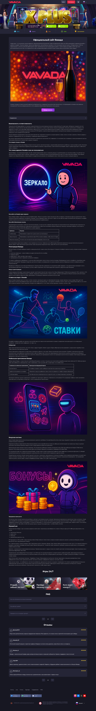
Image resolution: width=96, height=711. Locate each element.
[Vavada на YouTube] (84, 695)
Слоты (12, 689)
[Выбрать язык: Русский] (85, 2)
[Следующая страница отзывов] (52, 680)
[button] (94, 16)
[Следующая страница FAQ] (52, 619)
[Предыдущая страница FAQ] (43, 619)
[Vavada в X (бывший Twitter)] (81, 695)
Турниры (27, 689)
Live (17, 689)
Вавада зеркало (48, 110)
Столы (21, 689)
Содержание (35, 689)
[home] (15, 2)
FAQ (41, 689)
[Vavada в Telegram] (78, 2)
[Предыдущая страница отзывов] (43, 680)
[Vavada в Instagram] (75, 695)
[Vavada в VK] (78, 695)
